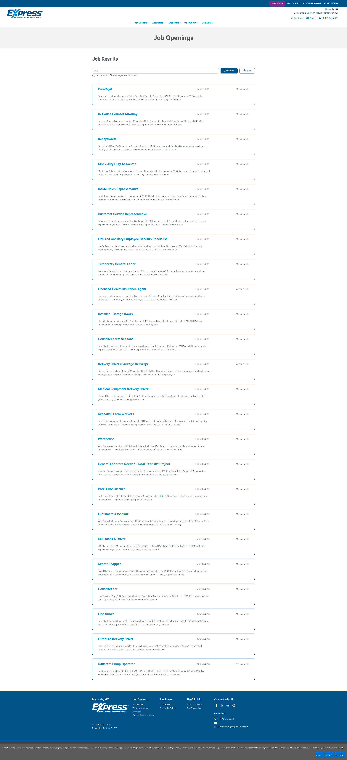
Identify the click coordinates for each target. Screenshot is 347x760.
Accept (319, 755)
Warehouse (106, 439)
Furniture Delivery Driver (115, 639)
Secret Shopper (109, 564)
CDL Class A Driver (112, 539)
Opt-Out (329, 755)
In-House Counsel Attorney (117, 114)
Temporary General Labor (117, 264)
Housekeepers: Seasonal (116, 339)
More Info (339, 755)
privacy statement (108, 748)
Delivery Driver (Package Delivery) (123, 364)
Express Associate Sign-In (143, 715)
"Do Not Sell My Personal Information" (325, 748)
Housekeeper (108, 589)
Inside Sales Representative (118, 189)
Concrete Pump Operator (116, 664)
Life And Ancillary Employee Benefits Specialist (132, 239)
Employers (174, 22)
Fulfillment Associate (113, 514)
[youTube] (228, 705)
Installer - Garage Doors (115, 314)
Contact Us (207, 22)
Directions (298, 18)
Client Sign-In (331, 3)
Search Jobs (293, 3)
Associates (157, 22)
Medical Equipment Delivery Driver (123, 389)
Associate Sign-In (312, 3)
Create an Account (140, 708)
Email (312, 18)
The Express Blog (194, 708)
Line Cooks (106, 614)
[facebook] (216, 705)
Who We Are (190, 22)
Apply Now (277, 3)
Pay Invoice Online (167, 708)
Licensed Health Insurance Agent (122, 289)
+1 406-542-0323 (330, 18)
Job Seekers (141, 22)
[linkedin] (222, 705)
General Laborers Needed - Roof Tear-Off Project (134, 464)
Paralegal (105, 89)
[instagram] (233, 705)
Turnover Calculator (195, 704)
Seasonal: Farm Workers (116, 414)
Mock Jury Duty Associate (117, 164)
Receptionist (107, 139)
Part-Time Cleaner (111, 489)
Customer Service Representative (122, 214)
